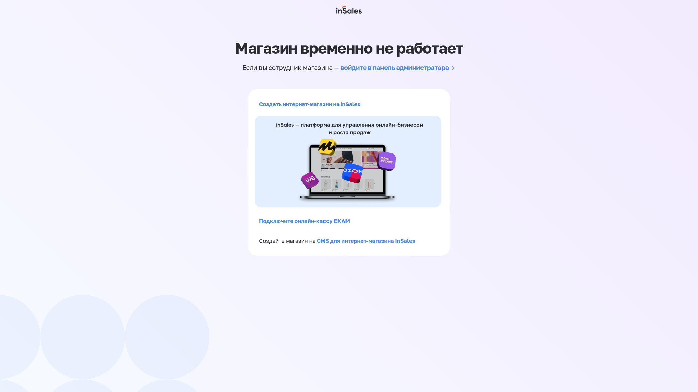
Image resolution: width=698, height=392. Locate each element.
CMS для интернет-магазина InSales (366, 240)
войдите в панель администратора (395, 67)
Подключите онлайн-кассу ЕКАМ (304, 221)
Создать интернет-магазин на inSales (309, 104)
